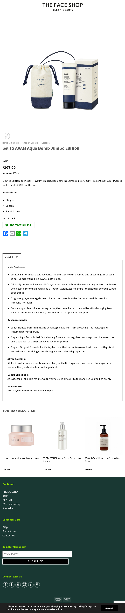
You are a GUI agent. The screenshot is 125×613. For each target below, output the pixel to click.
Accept (109, 608)
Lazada (10, 205)
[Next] (122, 446)
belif (5, 161)
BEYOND (7, 500)
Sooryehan (8, 508)
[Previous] (2, 446)
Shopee (10, 200)
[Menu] (4, 7)
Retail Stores (13, 211)
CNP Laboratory (11, 504)
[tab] (11, 256)
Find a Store (9, 531)
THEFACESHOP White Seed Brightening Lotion (62, 460)
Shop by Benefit (30, 142)
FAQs (5, 527)
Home (5, 142)
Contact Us (8, 535)
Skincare (15, 142)
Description (12, 256)
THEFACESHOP (10, 491)
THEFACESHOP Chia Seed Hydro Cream (21, 458)
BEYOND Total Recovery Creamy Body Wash (103, 460)
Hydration (45, 142)
